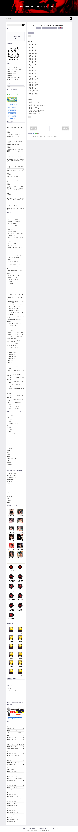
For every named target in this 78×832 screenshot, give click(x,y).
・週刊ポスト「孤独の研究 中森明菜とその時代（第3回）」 (15, 375)
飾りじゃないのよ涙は (11, 433)
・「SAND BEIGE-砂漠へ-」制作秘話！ (14, 264)
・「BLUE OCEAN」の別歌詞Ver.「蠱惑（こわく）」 (15, 267)
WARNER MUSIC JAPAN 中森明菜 (13, 77)
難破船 (8, 452)
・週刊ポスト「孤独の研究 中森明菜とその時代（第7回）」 (15, 389)
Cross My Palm (9, 496)
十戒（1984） (9, 431)
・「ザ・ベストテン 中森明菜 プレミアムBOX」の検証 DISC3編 (14, 344)
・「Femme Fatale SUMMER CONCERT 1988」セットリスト (14, 248)
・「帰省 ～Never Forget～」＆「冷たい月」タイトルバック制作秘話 (15, 326)
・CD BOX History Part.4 (11, 360)
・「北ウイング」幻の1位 (12, 243)
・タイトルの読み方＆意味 (12, 287)
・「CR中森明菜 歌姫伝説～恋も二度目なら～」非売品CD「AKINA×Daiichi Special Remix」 (15, 272)
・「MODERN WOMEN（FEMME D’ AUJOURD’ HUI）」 (14, 320)
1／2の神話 (9, 421)
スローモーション (10, 415)
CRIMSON (9, 494)
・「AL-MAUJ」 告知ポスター (12, 231)
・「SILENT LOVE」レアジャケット (14, 275)
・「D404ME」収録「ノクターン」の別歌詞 (15, 233)
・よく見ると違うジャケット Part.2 (13, 310)
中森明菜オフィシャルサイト (12, 67)
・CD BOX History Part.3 (11, 358)
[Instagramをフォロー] (15, 38)
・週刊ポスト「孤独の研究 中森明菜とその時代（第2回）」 (15, 371)
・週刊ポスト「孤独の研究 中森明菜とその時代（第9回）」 (15, 396)
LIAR (8, 460)
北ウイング (9, 427)
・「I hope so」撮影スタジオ (12, 285)
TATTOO (8, 456)
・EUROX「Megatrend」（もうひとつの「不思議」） (15, 317)
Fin (7, 446)
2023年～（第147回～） (12, 718)
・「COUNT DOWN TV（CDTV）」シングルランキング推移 (15, 330)
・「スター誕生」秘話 (11, 235)
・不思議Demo (9, 259)
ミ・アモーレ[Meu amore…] (12, 435)
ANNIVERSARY (10, 479)
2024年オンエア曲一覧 (12, 116)
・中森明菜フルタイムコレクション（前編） (15, 332)
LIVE (49, 828)
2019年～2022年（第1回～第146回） (15, 717)
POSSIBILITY (9, 481)
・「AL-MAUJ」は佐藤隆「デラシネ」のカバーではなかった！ (15, 313)
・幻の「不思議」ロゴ (11, 283)
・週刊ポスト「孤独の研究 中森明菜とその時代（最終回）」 (15, 403)
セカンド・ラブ (10, 419)
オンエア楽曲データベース (13, 104)
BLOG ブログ (31, 32)
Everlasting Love (10, 466)
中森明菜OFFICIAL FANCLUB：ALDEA (14, 69)
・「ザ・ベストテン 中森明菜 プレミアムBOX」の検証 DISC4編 (14, 348)
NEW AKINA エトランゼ (11, 475)
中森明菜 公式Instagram (11, 73)
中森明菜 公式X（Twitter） (12, 71)
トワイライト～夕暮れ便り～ (12, 423)
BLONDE (8, 450)
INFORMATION (25, 828)
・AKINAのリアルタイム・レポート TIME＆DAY (15, 298)
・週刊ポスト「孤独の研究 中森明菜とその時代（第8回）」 (15, 393)
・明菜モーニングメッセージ (12, 279)
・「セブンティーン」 (11, 241)
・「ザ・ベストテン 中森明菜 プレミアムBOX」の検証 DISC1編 (14, 337)
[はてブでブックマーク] (49, 28)
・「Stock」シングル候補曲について (14, 255)
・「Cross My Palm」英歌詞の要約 (13, 221)
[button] (71, 18)
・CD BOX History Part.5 (11, 362)
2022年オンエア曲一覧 (12, 113)
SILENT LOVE (9, 483)
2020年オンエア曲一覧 (12, 110)
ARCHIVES (46, 828)
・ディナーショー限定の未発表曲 (13, 257)
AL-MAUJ (8, 454)
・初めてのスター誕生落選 (12, 225)
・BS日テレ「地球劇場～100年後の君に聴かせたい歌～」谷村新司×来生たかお (15, 305)
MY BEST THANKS (10, 490)
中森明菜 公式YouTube (11, 75)
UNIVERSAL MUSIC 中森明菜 (12, 79)
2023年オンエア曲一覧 (12, 115)
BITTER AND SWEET (11, 485)
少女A (8, 417)
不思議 (8, 492)
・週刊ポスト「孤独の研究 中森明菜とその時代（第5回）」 (15, 382)
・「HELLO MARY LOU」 (12, 245)
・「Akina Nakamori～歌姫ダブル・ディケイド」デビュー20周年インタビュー (15, 302)
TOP (21, 828)
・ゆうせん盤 (9, 281)
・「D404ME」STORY (11, 223)
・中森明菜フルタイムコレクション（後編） (15, 334)
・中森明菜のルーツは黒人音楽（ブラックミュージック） (16, 262)
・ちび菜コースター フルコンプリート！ (14, 277)
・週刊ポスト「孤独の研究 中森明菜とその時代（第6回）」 (15, 385)
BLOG (57, 828)
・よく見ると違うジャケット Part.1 (13, 308)
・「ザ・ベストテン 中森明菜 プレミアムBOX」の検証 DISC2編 (14, 341)
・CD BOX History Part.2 (11, 356)
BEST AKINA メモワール (11, 477)
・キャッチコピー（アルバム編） (13, 408)
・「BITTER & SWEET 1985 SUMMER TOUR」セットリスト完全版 (14, 219)
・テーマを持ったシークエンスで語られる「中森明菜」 (16, 295)
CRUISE (8, 502)
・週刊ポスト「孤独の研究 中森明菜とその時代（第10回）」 (15, 400)
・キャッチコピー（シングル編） (13, 406)
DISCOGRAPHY (40, 828)
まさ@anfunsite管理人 (16, 36)
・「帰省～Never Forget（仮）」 (13, 216)
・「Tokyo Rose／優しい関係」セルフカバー (15, 323)
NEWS (30, 828)
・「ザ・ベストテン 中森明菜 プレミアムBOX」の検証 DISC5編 (14, 352)
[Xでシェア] (38, 28)
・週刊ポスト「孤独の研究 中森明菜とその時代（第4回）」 (15, 378)
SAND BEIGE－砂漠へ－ (11, 437)
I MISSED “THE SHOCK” (11, 458)
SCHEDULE (34, 828)
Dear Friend (9, 462)
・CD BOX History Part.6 (11, 364)
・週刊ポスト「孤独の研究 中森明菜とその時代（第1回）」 (15, 368)
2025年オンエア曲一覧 (12, 118)
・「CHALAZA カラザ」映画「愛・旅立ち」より (16, 238)
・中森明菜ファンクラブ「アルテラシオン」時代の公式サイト (16, 228)
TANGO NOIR (9, 448)
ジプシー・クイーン (10, 444)
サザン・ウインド (10, 429)
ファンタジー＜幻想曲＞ (11, 473)
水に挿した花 (9, 464)
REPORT (53, 828)
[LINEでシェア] (54, 28)
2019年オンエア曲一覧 (12, 109)
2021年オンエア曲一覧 (12, 112)
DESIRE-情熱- (9, 442)
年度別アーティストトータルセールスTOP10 (15, 681)
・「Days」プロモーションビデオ (13, 292)
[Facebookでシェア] (44, 28)
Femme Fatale (9, 500)
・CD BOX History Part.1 (11, 354)
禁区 (7, 425)
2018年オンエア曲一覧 (12, 107)
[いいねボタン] (29, 36)
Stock (8, 498)
